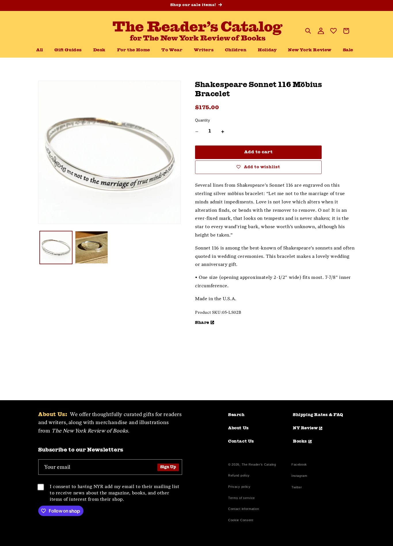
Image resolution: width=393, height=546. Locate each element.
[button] (99, 50)
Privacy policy (239, 486)
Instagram (299, 476)
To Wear (171, 50)
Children (236, 50)
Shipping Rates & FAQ (318, 415)
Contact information (243, 509)
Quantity (202, 120)
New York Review (309, 50)
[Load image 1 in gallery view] (56, 247)
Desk (99, 50)
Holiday (267, 50)
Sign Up (168, 467)
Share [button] (202, 323)
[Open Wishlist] (333, 30)
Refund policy (239, 475)
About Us (238, 428)
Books (300, 441)
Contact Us (241, 441)
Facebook (299, 465)
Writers (203, 50)
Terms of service (241, 498)
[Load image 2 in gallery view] (91, 247)
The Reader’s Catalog (259, 464)
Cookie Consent (240, 520)
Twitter (297, 487)
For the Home (133, 50)
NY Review (305, 428)
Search (236, 415)
